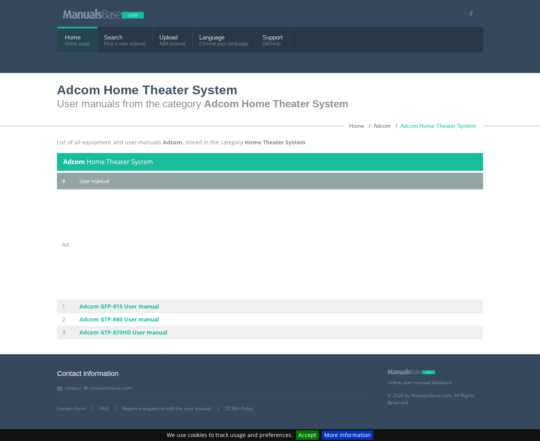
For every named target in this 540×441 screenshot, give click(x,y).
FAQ (104, 408)
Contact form (71, 408)
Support (272, 37)
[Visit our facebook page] (468, 13)
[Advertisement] (278, 244)
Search (113, 37)
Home (73, 37)
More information (347, 435)
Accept (307, 435)
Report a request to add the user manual (167, 408)
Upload (168, 37)
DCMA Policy (239, 408)
